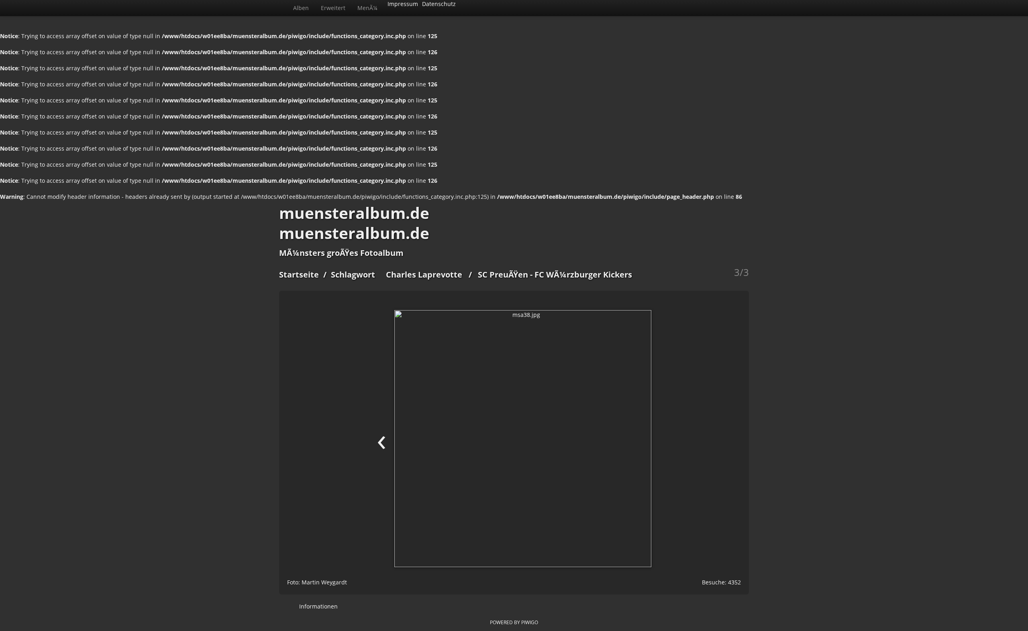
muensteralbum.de (354, 212)
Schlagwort (353, 274)
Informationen (318, 606)
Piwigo (529, 622)
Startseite (299, 274)
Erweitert (333, 8)
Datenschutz (439, 4)
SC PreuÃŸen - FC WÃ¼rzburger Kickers (555, 274)
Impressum (403, 4)
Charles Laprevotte (424, 274)
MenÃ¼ (367, 8)
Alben (301, 8)
